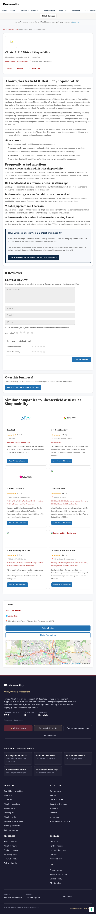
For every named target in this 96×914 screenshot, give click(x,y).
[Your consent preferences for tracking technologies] (91, 909)
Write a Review (48, 628)
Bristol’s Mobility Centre (63, 550)
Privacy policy (56, 870)
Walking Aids (49, 10)
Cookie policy (56, 879)
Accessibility (56, 859)
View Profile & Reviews (17, 461)
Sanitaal (11, 430)
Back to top (67, 896)
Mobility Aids (13, 29)
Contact (53, 854)
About (9, 69)
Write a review (18, 728)
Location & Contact (35, 69)
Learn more (76, 22)
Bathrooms (62, 10)
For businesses (56, 846)
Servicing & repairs (58, 804)
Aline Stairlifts (58, 488)
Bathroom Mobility (13, 442)
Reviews (20, 69)
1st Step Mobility (59, 430)
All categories (10, 854)
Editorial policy (11, 863)
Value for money (13, 352)
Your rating (10, 333)
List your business (48, 735)
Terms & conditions (58, 874)
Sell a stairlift (56, 800)
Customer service (14, 347)
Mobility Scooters (9, 10)
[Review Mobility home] (14, 685)
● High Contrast (48, 16)
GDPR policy (55, 883)
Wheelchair (30, 504)
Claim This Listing (48, 635)
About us (54, 841)
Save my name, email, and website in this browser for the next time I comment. (39, 328)
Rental (53, 795)
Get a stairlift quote (48, 728)
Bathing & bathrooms (13, 821)
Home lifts (9, 800)
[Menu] (90, 4)
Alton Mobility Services (18, 550)
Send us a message (13, 897)
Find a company (11, 850)
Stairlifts (23, 10)
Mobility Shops (22, 61)
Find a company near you (78, 728)
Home (5, 29)
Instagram (18, 720)
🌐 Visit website (12, 616)
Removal (54, 813)
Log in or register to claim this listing (23, 388)
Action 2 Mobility (15, 488)
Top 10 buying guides (13, 791)
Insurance (54, 817)
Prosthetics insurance (60, 821)
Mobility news (10, 846)
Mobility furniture (12, 826)
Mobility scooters (12, 804)
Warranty (54, 808)
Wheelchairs (35, 10)
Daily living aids (11, 830)
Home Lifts (75, 10)
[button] (48, 649)
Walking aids (10, 813)
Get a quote (55, 791)
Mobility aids (10, 817)
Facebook (8, 720)
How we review (11, 859)
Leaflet (65, 664)
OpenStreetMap (76, 664)
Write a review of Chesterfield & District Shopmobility (34, 257)
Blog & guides (10, 841)
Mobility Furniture (23, 501)
